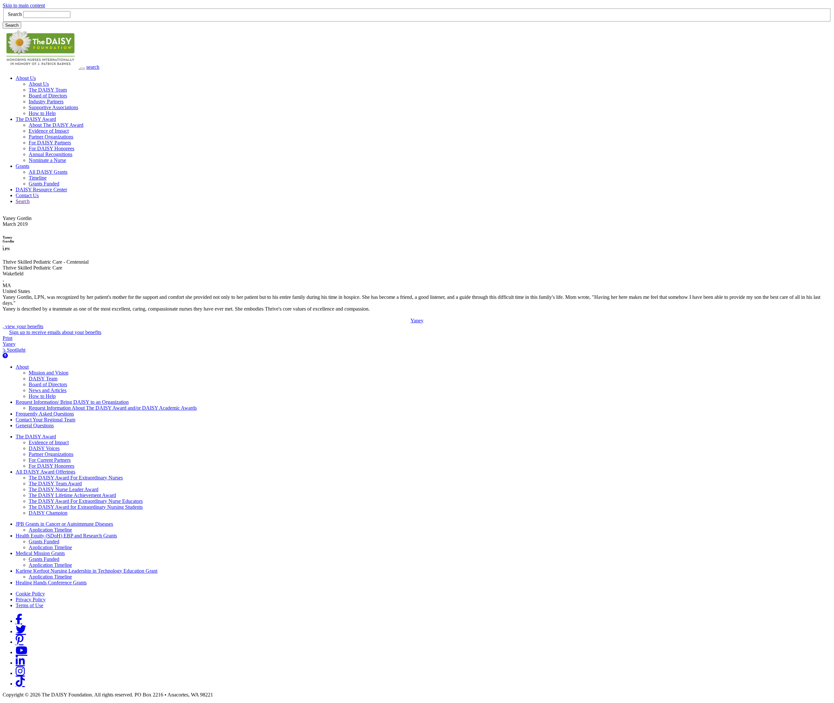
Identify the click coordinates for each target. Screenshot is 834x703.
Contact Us (27, 195)
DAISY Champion (48, 513)
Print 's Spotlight (14, 344)
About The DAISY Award (56, 125)
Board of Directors (48, 95)
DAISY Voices (44, 448)
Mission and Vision (48, 372)
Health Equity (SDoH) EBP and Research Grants (66, 535)
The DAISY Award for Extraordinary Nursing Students (86, 507)
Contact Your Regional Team (45, 419)
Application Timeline (50, 530)
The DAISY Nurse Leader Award (63, 489)
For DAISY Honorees (51, 148)
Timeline (38, 178)
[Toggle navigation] (82, 69)
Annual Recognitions (50, 154)
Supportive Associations (53, 107)
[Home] (41, 67)
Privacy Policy (31, 599)
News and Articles (47, 390)
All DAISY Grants (48, 172)
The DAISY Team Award (55, 483)
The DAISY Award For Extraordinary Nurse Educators (86, 501)
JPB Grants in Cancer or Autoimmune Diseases (64, 524)
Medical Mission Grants (40, 553)
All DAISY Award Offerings (45, 472)
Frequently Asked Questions (45, 414)
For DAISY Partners (50, 142)
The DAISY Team (48, 90)
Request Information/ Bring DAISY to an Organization (72, 402)
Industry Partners (46, 101)
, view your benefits (213, 323)
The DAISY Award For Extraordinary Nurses (76, 477)
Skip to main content (24, 5)
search (92, 67)
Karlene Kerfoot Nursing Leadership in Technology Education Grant (86, 571)
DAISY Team (43, 378)
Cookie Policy (30, 593)
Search (15, 14)
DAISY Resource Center (41, 189)
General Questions (35, 425)
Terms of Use (29, 605)
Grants (22, 166)
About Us (26, 78)
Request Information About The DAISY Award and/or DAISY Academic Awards (113, 408)
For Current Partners (50, 460)
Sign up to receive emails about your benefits (55, 332)
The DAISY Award (36, 119)
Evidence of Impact (49, 131)
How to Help (42, 113)
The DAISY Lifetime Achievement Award (72, 495)
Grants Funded (44, 183)
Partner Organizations (51, 136)
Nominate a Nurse (47, 160)
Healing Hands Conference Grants (51, 582)
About (22, 367)
